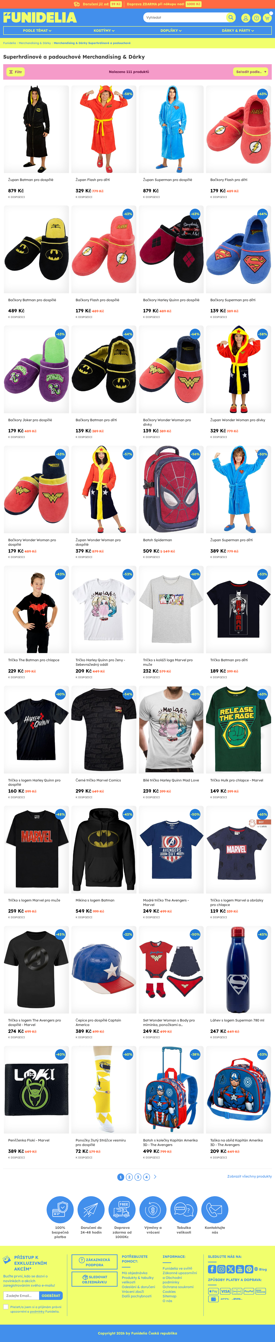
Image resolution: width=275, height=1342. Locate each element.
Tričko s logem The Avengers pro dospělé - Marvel (34, 1022)
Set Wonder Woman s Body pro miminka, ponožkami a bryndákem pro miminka (169, 1022)
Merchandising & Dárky (35, 43)
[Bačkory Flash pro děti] (238, 129)
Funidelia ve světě (177, 1268)
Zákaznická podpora (97, 1262)
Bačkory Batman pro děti (96, 420)
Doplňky (169, 30)
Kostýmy (102, 30)
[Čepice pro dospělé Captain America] (103, 970)
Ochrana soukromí (178, 1287)
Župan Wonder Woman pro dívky (237, 420)
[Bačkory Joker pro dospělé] (36, 369)
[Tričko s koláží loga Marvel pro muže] (171, 610)
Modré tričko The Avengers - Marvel (166, 902)
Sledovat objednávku (94, 1279)
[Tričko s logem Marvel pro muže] (36, 850)
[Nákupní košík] (267, 18)
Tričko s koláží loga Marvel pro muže (168, 662)
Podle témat (35, 30)
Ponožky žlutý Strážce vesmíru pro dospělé (101, 1142)
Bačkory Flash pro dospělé (97, 300)
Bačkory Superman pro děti (232, 300)
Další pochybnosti (136, 1296)
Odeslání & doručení (138, 1287)
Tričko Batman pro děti (229, 660)
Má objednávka (134, 1273)
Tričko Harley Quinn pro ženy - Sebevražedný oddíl (100, 662)
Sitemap (169, 1296)
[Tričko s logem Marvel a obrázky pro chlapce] (238, 850)
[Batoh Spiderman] (171, 489)
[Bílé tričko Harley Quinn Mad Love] (171, 730)
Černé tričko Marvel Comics (98, 780)
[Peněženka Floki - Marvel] (36, 1090)
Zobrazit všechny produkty (249, 1176)
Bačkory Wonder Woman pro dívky (167, 422)
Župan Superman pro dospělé (167, 180)
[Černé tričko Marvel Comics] (103, 730)
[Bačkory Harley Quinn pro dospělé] (171, 249)
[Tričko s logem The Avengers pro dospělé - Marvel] (36, 970)
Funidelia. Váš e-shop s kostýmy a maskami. (40, 17)
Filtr (18, 72)
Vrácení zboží (133, 1291)
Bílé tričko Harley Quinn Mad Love (171, 780)
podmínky (37, 1311)
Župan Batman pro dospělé (30, 180)
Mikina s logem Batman (95, 900)
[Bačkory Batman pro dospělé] (36, 249)
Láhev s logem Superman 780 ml (237, 1020)
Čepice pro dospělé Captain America (98, 1022)
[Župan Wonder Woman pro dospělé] (103, 489)
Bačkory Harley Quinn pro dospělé (171, 300)
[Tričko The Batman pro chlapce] (36, 610)
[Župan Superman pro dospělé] (171, 129)
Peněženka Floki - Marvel (28, 1140)
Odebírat (51, 1295)
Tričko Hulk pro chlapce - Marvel (236, 780)
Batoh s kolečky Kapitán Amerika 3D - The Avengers (170, 1142)
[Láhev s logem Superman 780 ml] (238, 970)
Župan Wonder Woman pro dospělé (98, 542)
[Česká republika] (212, 1269)
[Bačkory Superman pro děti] (238, 249)
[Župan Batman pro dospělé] (36, 129)
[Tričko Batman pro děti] (238, 610)
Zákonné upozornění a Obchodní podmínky (180, 1277)
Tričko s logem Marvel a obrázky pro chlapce (236, 902)
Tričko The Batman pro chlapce (33, 660)
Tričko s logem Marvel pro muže (34, 900)
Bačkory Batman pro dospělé (32, 300)
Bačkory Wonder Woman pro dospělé (32, 542)
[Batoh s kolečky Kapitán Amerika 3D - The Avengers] (171, 1090)
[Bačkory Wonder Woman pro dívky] (171, 369)
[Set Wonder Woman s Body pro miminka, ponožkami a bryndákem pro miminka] (171, 970)
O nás (167, 1301)
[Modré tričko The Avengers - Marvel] (171, 850)
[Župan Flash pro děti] (103, 129)
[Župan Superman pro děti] (238, 489)
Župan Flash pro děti (93, 180)
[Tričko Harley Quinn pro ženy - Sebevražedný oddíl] (103, 610)
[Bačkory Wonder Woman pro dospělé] (36, 489)
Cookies (169, 1291)
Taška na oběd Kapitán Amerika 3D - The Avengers (236, 1142)
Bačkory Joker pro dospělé (30, 420)
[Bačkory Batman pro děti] (103, 369)
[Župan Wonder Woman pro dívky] (238, 369)
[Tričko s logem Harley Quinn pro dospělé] (36, 730)
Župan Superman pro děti (231, 540)
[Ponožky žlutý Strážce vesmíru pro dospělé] (103, 1090)
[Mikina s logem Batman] (103, 850)
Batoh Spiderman (157, 540)
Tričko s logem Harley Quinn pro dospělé (34, 782)
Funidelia (9, 43)
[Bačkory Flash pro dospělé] (103, 249)
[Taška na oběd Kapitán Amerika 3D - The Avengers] (238, 1090)
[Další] (155, 1177)
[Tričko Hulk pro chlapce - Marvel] (238, 730)
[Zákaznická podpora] (256, 18)
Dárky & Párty (236, 30)
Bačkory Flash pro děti (228, 180)
